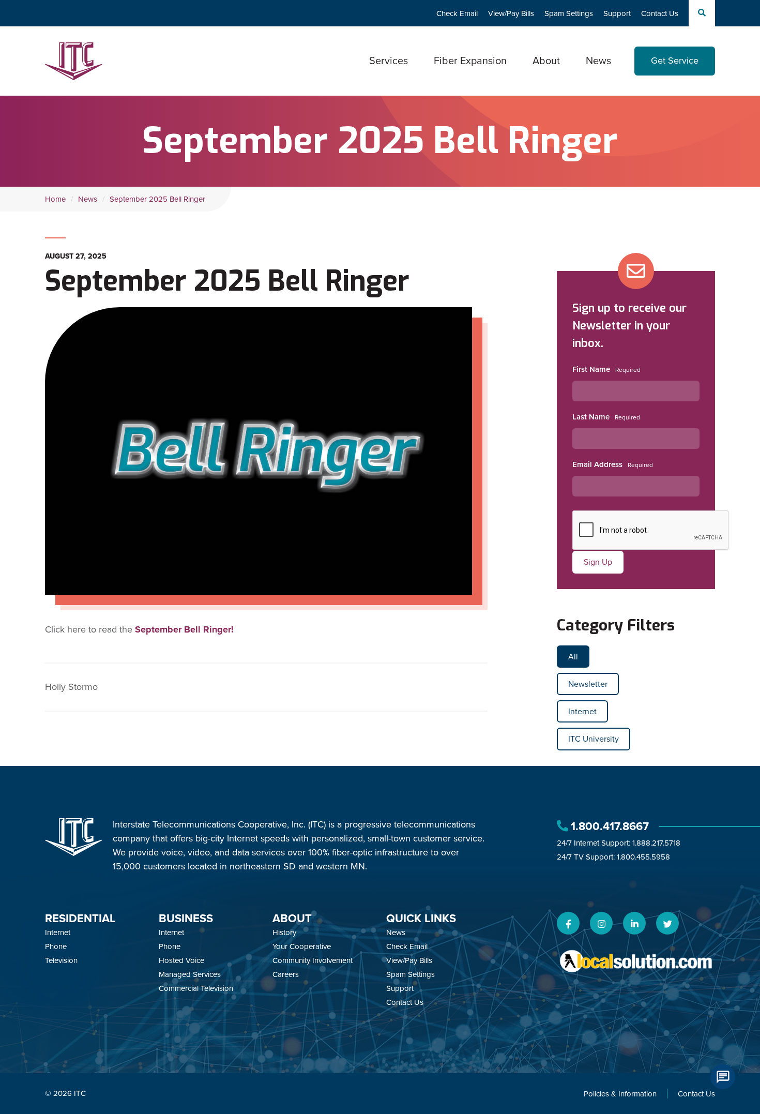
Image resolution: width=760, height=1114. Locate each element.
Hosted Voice (181, 960)
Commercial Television (196, 988)
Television (61, 960)
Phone (56, 946)
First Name (591, 369)
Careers (285, 974)
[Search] (702, 13)
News (598, 60)
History (284, 932)
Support (617, 13)
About (292, 918)
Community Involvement (312, 960)
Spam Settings (568, 13)
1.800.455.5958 (643, 857)
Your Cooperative (301, 946)
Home (55, 199)
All (573, 657)
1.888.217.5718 (656, 843)
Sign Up (598, 562)
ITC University (593, 739)
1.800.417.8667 (610, 826)
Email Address (597, 464)
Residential (80, 918)
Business (186, 918)
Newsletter (587, 684)
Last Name (591, 417)
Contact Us (659, 13)
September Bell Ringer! (184, 629)
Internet (582, 711)
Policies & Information (620, 1094)
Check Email (457, 13)
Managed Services (190, 974)
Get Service (674, 60)
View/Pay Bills (511, 13)
